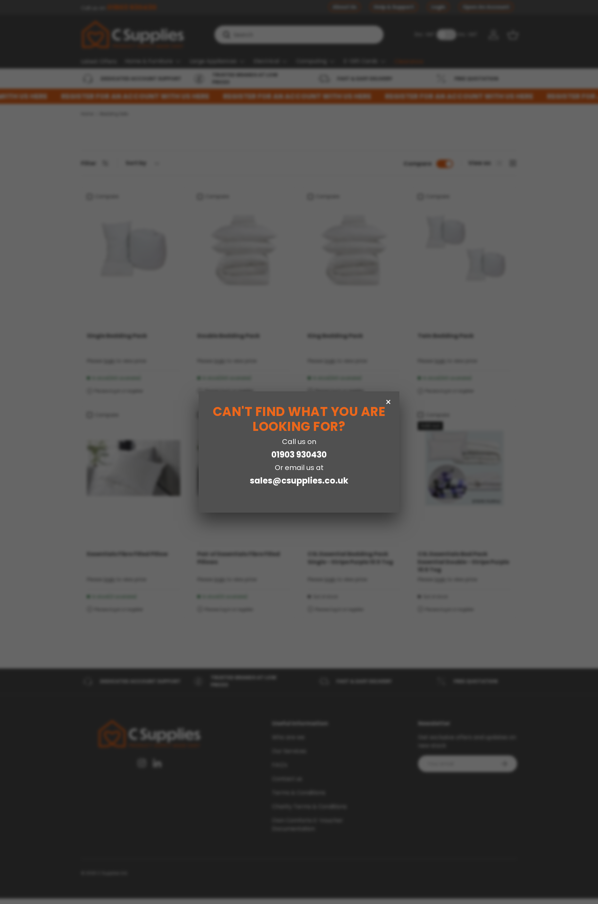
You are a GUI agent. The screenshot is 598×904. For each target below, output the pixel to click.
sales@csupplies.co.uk (299, 480)
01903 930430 (299, 454)
